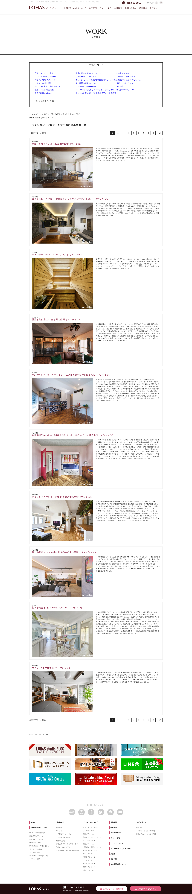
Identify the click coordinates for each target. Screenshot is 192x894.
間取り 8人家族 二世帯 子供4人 (47, 86)
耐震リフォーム (88, 844)
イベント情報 (115, 838)
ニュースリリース (116, 843)
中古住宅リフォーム (90, 841)
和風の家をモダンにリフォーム (88, 73)
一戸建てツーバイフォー (64, 834)
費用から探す (60, 841)
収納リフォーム (88, 870)
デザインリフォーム (90, 863)
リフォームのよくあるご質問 (120, 848)
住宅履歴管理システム (118, 864)
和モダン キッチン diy (125, 90)
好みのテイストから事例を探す (67, 844)
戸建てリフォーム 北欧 (44, 73)
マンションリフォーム (90, 827)
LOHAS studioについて (75, 8)
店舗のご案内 (106, 8)
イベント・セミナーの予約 (145, 831)
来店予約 (154, 8)
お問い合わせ (142, 822)
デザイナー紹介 (34, 859)
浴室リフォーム (88, 854)
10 (160, 133)
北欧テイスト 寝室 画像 (44, 90)
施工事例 (93, 8)
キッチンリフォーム (90, 850)
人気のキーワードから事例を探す (68, 850)
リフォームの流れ (35, 849)
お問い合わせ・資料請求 (136, 8)
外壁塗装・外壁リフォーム (92, 847)
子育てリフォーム (89, 867)
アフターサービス (35, 852)
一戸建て (59, 827)
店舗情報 (113, 822)
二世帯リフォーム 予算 (125, 76)
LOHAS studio (42, 7)
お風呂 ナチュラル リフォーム (128, 80)
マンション (60, 831)
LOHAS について (35, 843)
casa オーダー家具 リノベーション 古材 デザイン (96, 90)
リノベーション (88, 831)
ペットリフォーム (89, 860)
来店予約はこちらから (145, 889)
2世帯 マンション (123, 73)
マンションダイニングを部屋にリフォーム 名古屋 (96, 93)
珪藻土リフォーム (89, 857)
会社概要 (118, 8)
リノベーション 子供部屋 (86, 76)
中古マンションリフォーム (92, 837)
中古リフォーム (88, 834)
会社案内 (113, 827)
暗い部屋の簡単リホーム (86, 83)
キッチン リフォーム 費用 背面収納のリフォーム (96, 80)
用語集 (112, 854)
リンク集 (113, 859)
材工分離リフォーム (36, 836)
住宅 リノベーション (124, 83)
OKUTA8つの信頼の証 (37, 833)
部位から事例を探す (63, 847)
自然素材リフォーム (36, 839)
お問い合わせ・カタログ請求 (146, 834)
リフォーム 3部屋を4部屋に (87, 86)
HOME (33, 822)
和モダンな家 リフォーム (45, 80)
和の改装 (120, 86)
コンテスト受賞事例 (63, 837)
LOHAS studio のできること (39, 846)
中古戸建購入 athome (44, 93)
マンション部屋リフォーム (46, 76)
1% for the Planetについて (38, 856)
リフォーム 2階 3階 (43, 83)
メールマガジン (115, 833)
